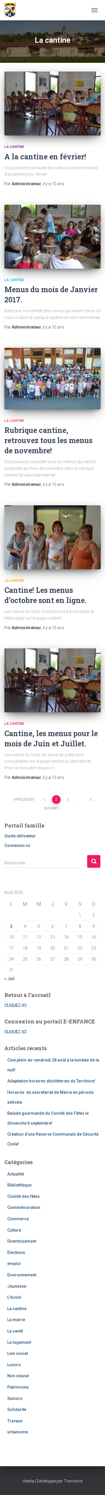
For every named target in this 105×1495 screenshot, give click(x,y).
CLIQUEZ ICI (15, 1005)
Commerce (18, 1218)
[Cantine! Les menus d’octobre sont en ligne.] (52, 537)
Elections (16, 1252)
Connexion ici (17, 845)
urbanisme (17, 1432)
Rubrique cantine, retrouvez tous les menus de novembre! (48, 440)
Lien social (17, 1353)
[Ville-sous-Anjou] (12, 10)
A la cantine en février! (45, 156)
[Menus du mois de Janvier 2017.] (52, 237)
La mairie (16, 1319)
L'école (14, 1297)
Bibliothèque (19, 1185)
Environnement (21, 1275)
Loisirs (14, 1364)
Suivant (51, 808)
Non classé (18, 1375)
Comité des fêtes (23, 1196)
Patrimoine (18, 1387)
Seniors (14, 1398)
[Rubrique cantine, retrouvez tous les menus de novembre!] (52, 378)
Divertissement (21, 1241)
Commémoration (23, 1207)
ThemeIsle (73, 1481)
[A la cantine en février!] (52, 103)
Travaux (14, 1421)
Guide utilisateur (20, 836)
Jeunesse (16, 1286)
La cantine (14, 147)
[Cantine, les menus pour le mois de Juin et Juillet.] (52, 680)
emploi (14, 1263)
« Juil (9, 978)
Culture (14, 1230)
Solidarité (16, 1409)
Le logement (19, 1342)
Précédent (25, 800)
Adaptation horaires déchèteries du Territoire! (51, 1081)
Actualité (15, 1174)
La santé (15, 1331)
